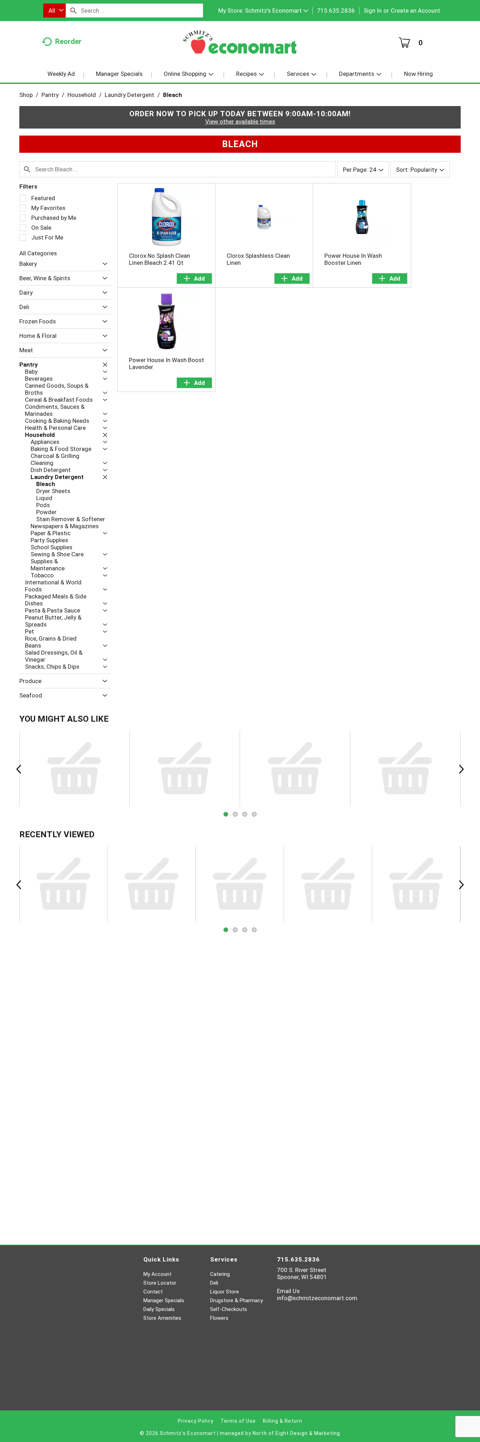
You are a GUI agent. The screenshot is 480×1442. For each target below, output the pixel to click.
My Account (157, 1274)
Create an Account (415, 10)
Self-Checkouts (228, 1309)
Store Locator (159, 1283)
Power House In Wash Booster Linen (353, 259)
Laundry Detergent (129, 94)
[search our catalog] (73, 11)
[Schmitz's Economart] (240, 45)
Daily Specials (159, 1309)
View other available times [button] (240, 121)
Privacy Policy (196, 1421)
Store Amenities (162, 1318)
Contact (153, 1292)
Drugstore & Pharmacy (236, 1300)
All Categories (38, 253)
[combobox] (54, 11)
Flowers (219, 1318)
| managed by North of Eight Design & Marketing (278, 1433)
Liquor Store (224, 1292)
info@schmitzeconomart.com (317, 1298)
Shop (26, 94)
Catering (220, 1274)
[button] (276, 10)
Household (81, 94)
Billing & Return (282, 1421)
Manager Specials (163, 1300)
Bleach (172, 94)
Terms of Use (238, 1421)
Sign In (373, 10)
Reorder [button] (68, 41)
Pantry (50, 94)
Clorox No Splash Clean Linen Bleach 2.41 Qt (159, 259)
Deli (214, 1283)
